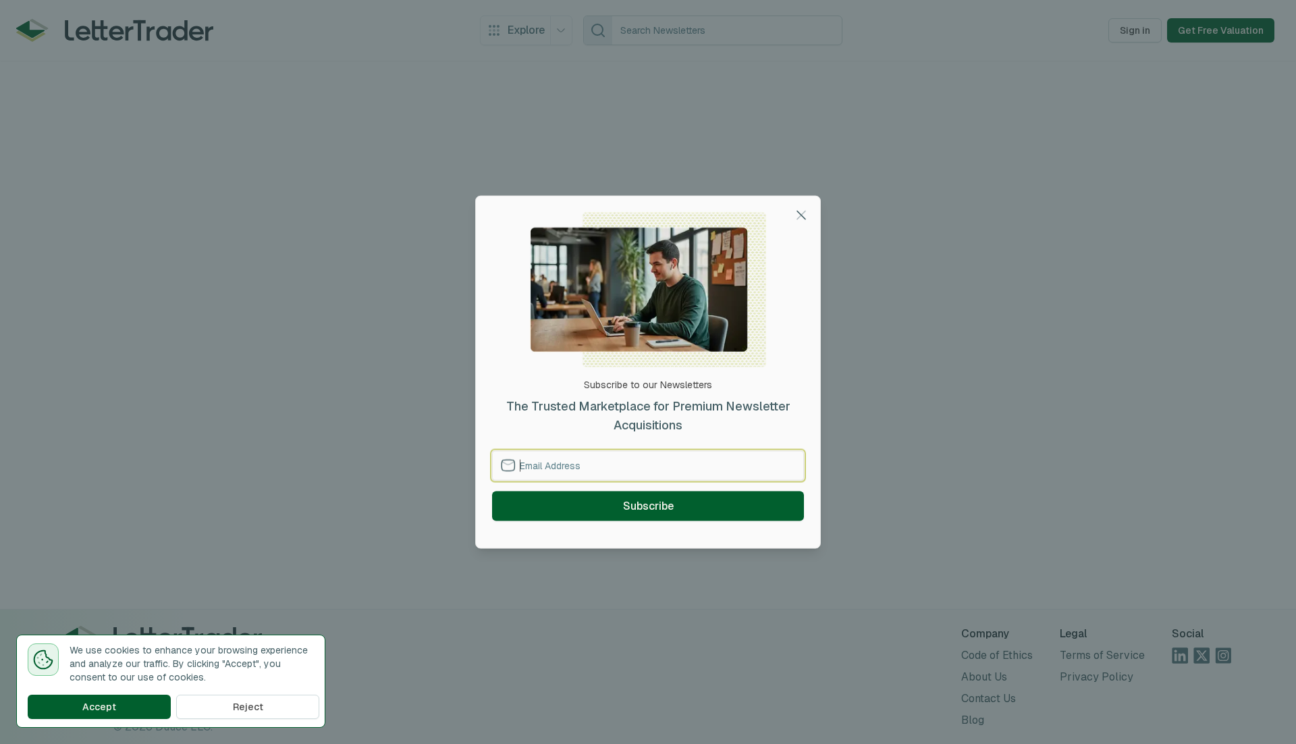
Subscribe (648, 505)
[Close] (801, 215)
